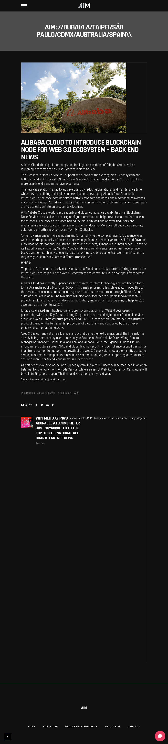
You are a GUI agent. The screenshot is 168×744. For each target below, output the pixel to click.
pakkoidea (29, 392)
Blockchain (65, 392)
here (63, 379)
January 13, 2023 (46, 392)
